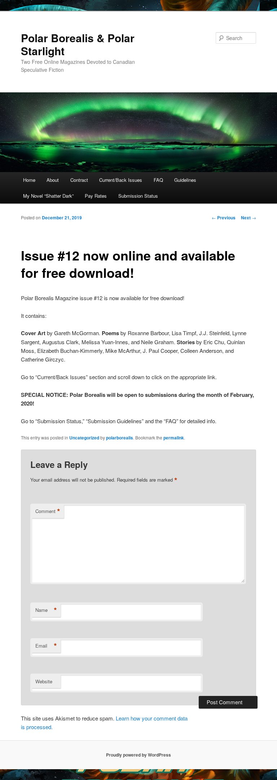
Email (46, 646)
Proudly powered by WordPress (138, 754)
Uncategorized (84, 437)
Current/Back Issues (120, 179)
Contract (79, 179)
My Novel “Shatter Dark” (48, 195)
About (53, 179)
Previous (224, 217)
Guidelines (185, 179)
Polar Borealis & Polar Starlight (78, 44)
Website (43, 681)
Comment (47, 511)
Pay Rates (96, 195)
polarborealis (119, 437)
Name (46, 610)
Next (248, 217)
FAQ (158, 179)
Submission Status (138, 195)
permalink (173, 437)
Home (29, 179)
